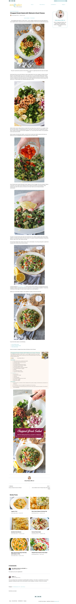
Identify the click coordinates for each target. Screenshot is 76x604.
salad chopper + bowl (21, 286)
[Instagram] (11, 1)
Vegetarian (17, 11)
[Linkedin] (13, 1)
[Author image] (10, 15)
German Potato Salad (36, 531)
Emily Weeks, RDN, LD (16, 15)
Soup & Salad (12, 11)
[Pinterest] (14, 1)
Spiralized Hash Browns (16, 531)
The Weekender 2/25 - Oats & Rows (18, 586)
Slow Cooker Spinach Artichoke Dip (39, 511)
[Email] (39, 596)
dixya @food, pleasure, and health (19, 568)
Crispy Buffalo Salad (15, 344)
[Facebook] (9, 1)
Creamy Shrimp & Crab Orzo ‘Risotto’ (15, 487)
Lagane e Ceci (14, 511)
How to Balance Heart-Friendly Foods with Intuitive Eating (41, 487)
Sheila (13, 576)
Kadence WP (56, 601)
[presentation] (19, 503)
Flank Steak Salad (15, 346)
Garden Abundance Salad (16, 345)
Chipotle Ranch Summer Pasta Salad (39, 552)
